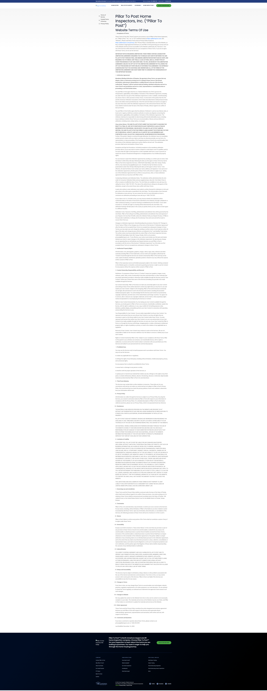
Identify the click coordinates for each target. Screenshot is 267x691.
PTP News (98, 671)
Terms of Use (129, 685)
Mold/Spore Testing (152, 660)
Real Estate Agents (126, 5)
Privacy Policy (105, 23)
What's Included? (125, 663)
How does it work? (126, 660)
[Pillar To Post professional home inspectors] (101, 5)
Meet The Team (99, 673)
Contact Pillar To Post (100, 660)
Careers (97, 676)
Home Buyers (115, 5)
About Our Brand (99, 665)
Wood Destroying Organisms (154, 665)
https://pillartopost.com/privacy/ (125, 42)
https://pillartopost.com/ (154, 38)
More (149, 671)
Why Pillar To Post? (100, 663)
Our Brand (138, 5)
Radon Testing (151, 663)
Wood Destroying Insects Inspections (156, 668)
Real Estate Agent (126, 671)
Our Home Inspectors (126, 665)
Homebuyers (125, 668)
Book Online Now (163, 5)
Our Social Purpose (100, 668)
